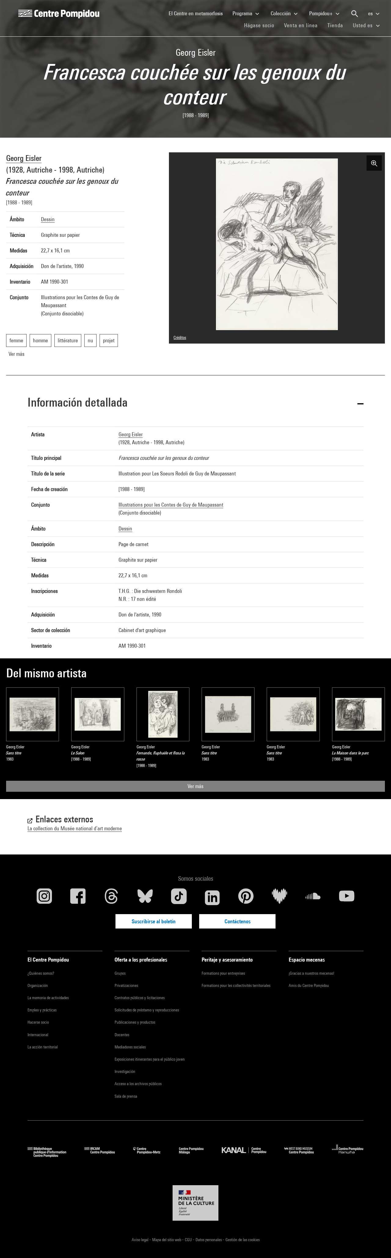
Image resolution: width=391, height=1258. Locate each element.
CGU (189, 1239)
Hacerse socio (38, 1022)
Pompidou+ (321, 13)
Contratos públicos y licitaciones (140, 997)
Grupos (120, 973)
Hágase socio (261, 25)
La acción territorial (42, 1046)
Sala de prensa (126, 1096)
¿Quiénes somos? (40, 973)
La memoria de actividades (48, 997)
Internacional (37, 1034)
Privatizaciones (126, 985)
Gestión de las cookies (242, 1239)
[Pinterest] (246, 897)
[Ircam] (104, 1155)
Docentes (122, 1034)
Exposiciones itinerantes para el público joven (150, 1059)
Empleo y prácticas (42, 1009)
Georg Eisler (24, 158)
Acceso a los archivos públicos (138, 1083)
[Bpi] (51, 1155)
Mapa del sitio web (167, 1239)
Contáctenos (237, 921)
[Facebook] (78, 897)
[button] (195, 403)
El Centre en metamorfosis (198, 13)
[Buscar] (354, 14)
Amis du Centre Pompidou (309, 985)
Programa (243, 13)
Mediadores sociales (130, 1046)
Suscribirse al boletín (154, 921)
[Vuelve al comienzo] (376, 1243)
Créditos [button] (180, 337)
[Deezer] (279, 897)
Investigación (125, 1071)
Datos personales (209, 1239)
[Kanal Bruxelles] (248, 1155)
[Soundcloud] (313, 897)
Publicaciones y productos (135, 1022)
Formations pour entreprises (223, 973)
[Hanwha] (348, 1155)
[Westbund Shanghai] (303, 1155)
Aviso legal (140, 1239)
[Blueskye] (145, 897)
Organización (37, 985)
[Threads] (111, 897)
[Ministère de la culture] (195, 1203)
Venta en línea (301, 25)
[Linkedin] (212, 897)
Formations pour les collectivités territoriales (236, 985)
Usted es (363, 25)
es (371, 13)
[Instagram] (44, 897)
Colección (281, 13)
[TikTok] (179, 897)
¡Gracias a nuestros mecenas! (311, 973)
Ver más (195, 786)
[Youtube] (347, 897)
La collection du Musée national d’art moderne (74, 828)
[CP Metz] (151, 1155)
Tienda (337, 25)
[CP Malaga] (196, 1155)
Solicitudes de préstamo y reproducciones (147, 1009)
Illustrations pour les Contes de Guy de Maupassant (171, 504)
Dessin (48, 219)
